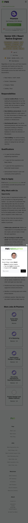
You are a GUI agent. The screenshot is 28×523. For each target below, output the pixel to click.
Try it (23, 271)
